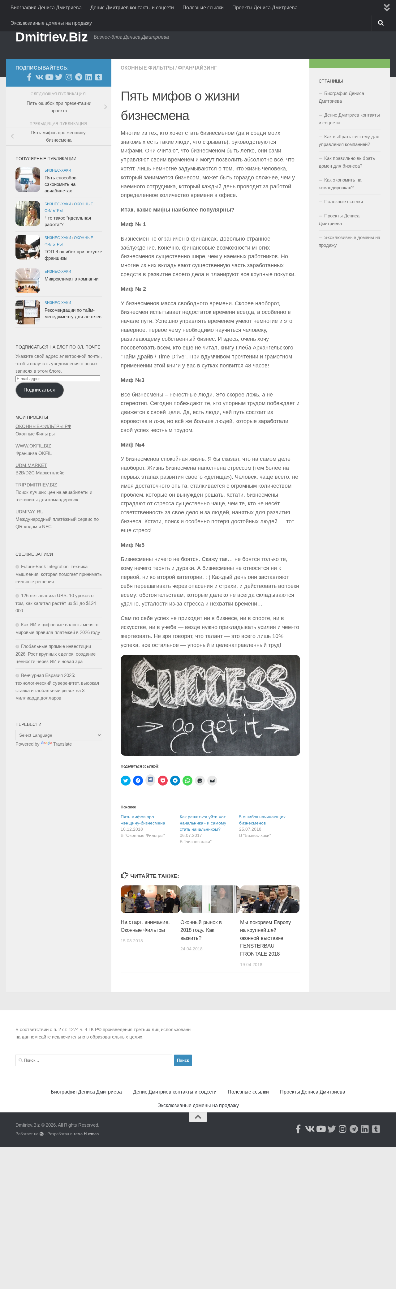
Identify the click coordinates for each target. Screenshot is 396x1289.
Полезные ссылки (203, 7)
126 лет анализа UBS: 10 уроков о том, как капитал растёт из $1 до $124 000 (55, 603)
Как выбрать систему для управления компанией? (349, 140)
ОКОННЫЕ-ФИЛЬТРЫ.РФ (43, 426)
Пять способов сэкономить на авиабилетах (60, 184)
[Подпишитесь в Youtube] (49, 77)
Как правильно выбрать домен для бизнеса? (347, 162)
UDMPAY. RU (29, 511)
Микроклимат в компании (71, 278)
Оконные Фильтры (147, 68)
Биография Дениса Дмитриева (46, 7)
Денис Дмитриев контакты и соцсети (132, 7)
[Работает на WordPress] (42, 1134)
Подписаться (39, 390)
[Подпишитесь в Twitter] (58, 77)
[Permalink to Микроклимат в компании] (27, 280)
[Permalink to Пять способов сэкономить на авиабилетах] (27, 179)
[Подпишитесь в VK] (39, 77)
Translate (62, 744)
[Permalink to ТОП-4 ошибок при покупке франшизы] (27, 247)
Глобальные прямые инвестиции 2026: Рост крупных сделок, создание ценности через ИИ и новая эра (55, 654)
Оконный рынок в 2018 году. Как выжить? (201, 930)
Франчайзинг (197, 68)
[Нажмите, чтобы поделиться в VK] (150, 780)
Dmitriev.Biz (51, 37)
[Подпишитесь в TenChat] (98, 77)
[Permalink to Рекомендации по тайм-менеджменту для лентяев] (27, 312)
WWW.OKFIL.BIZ (33, 445)
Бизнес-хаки (58, 170)
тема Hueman (86, 1134)
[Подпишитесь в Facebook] (29, 77)
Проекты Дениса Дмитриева (265, 7)
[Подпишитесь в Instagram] (68, 77)
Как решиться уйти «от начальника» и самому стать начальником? (203, 823)
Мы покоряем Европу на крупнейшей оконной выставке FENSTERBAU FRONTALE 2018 (265, 938)
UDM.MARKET (31, 465)
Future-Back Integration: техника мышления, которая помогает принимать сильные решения (58, 574)
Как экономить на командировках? (340, 183)
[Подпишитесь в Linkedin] (88, 77)
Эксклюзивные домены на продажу (51, 23)
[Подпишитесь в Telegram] (78, 77)
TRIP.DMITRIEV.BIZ (36, 484)
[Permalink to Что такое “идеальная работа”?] (27, 213)
